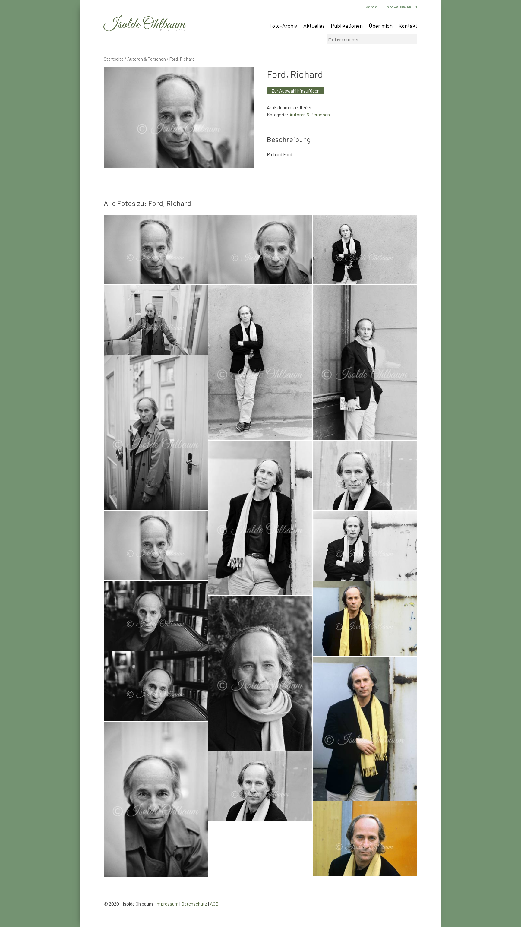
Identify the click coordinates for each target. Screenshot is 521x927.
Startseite (114, 59)
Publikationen (347, 26)
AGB (214, 903)
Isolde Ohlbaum (144, 24)
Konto (371, 6)
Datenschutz (194, 903)
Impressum (167, 903)
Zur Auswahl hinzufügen (296, 90)
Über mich (381, 26)
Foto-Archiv (283, 26)
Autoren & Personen (146, 59)
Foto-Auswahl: (400, 6)
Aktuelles (314, 26)
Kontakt (408, 26)
